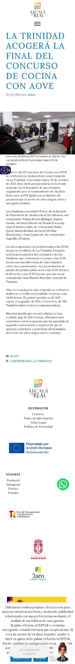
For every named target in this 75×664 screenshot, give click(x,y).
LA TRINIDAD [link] (42, 361)
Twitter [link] (13, 488)
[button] (37, 24)
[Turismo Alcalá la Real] (38, 10)
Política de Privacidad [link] (38, 426)
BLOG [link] (14, 356)
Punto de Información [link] (38, 418)
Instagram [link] (13, 484)
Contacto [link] (38, 414)
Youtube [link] (13, 493)
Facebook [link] (13, 480)
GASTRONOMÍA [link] (21, 361)
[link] (31, 94)
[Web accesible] (4, 172)
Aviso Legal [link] (38, 422)
